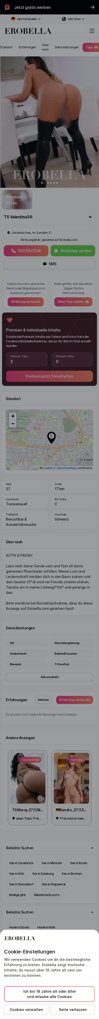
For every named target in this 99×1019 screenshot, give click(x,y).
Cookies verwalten (26, 1009)
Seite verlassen (73, 1009)
